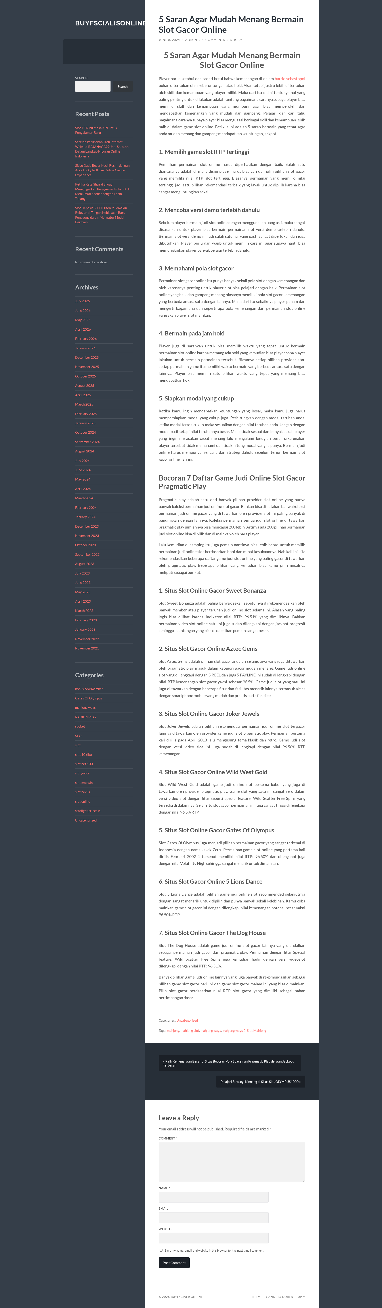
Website (165, 1229)
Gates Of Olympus (88, 698)
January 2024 (85, 517)
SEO (78, 736)
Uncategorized (86, 820)
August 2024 (84, 451)
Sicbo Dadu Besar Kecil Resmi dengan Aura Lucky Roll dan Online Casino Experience (102, 170)
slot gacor (82, 773)
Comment (168, 1138)
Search (81, 78)
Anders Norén (280, 1296)
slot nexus (82, 792)
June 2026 (83, 310)
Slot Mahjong (256, 1030)
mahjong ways (85, 707)
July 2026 (82, 301)
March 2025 (84, 404)
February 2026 (86, 339)
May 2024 (82, 479)
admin (191, 40)
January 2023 (85, 629)
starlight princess (88, 811)
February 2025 (86, 414)
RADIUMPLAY (85, 717)
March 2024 (84, 498)
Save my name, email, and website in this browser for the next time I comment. (214, 1250)
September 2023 (87, 554)
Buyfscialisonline (111, 23)
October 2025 (85, 376)
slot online (82, 801)
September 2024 (87, 442)
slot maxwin (84, 783)
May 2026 (82, 320)
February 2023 (86, 620)
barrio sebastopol (290, 78)
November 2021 (87, 648)
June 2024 (83, 470)
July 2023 (82, 573)
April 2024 (83, 489)
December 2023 (87, 526)
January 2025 (85, 423)
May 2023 (82, 592)
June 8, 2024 (169, 40)
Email (165, 1208)
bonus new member (89, 689)
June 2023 (83, 582)
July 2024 (82, 461)
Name (164, 1188)
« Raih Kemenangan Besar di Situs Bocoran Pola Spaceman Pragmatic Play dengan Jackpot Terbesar (228, 1063)
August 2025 (84, 385)
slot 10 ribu (83, 754)
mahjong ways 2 (234, 1030)
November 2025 (87, 367)
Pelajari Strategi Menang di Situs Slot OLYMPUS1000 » (261, 1082)
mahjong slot (190, 1030)
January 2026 (85, 348)
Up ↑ (301, 1296)
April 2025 (83, 395)
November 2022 (87, 639)
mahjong (173, 1030)
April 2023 (83, 601)
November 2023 (87, 536)
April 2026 (83, 329)
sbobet (80, 726)
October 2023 (85, 545)
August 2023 (84, 564)
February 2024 (86, 507)
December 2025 (87, 357)
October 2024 (85, 432)
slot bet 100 (84, 764)
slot (78, 745)
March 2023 (84, 611)
